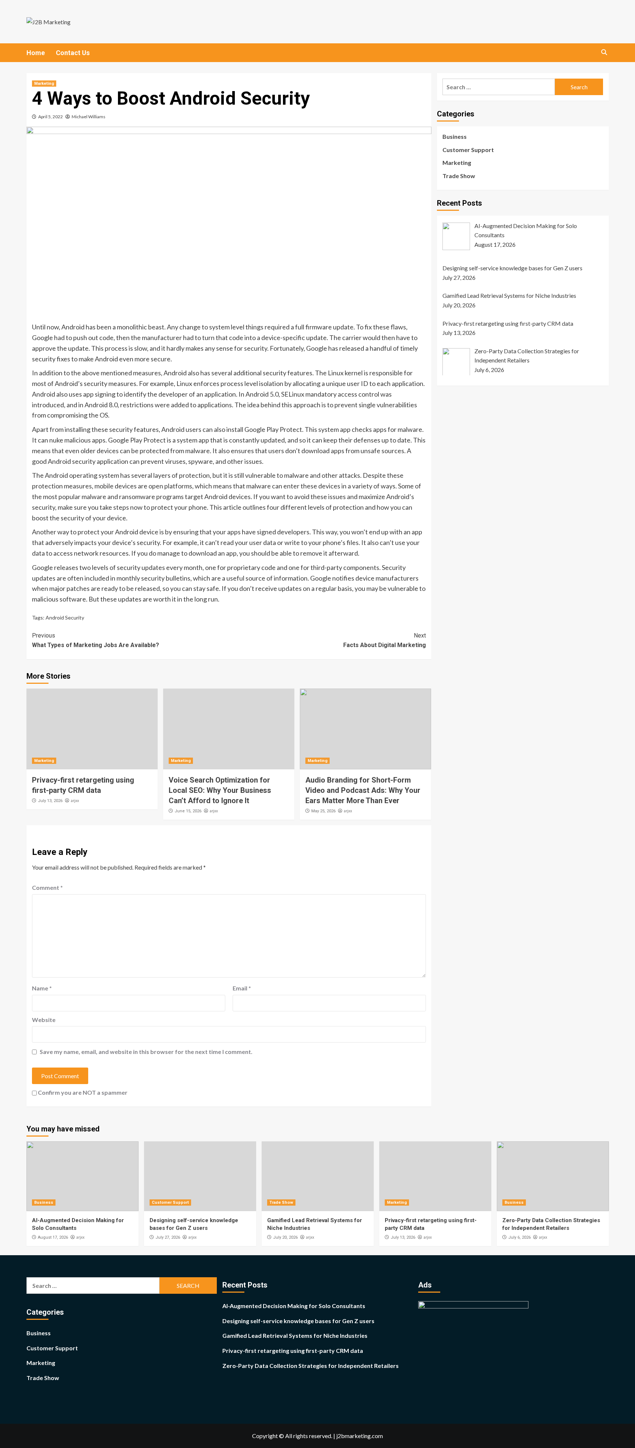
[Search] (604, 52)
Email (242, 988)
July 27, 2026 (167, 1237)
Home (35, 53)
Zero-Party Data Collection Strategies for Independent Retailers (310, 1365)
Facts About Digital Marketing (384, 640)
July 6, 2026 (519, 1237)
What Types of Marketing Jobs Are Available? (95, 640)
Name (42, 988)
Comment (47, 887)
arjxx (75, 800)
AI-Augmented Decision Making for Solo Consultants (293, 1305)
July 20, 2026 (285, 1237)
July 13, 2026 (50, 800)
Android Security (65, 617)
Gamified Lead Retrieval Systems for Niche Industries (294, 1335)
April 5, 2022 (50, 116)
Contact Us (73, 53)
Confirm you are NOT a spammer (82, 1092)
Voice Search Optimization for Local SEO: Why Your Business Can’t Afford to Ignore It (220, 790)
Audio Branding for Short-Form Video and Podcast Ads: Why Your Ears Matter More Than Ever (362, 790)
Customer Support (468, 149)
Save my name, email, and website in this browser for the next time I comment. (146, 1051)
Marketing (44, 83)
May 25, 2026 (323, 811)
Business (454, 136)
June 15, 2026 (188, 811)
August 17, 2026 (53, 1237)
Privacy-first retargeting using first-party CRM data (292, 1350)
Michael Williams (88, 116)
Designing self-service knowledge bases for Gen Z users (298, 1320)
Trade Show (458, 175)
